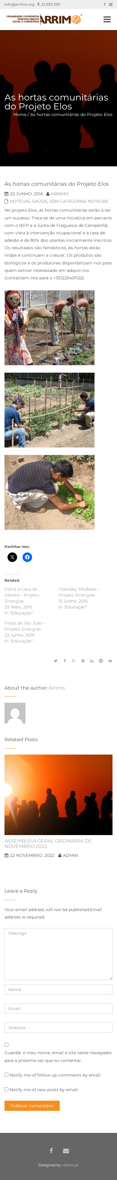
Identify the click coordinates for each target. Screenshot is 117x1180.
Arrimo (60, 193)
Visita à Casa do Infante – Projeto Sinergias (21, 595)
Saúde (39, 201)
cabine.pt (70, 1165)
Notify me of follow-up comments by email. (55, 1075)
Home (20, 114)
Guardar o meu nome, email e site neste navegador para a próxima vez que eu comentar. (58, 1056)
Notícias (20, 201)
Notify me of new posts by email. (44, 1089)
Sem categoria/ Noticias (79, 201)
